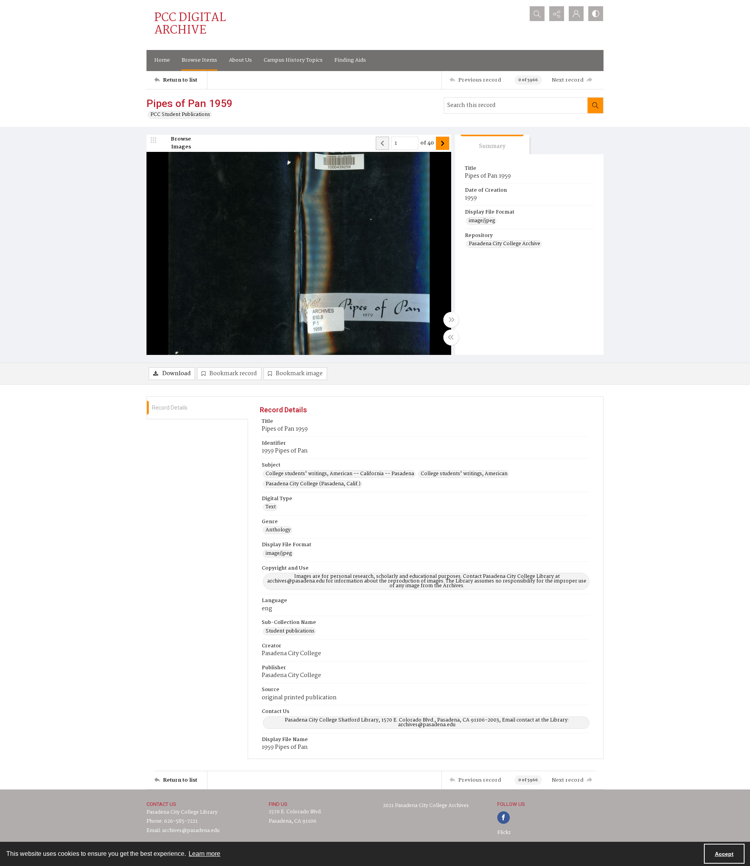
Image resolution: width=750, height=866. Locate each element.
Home (162, 60)
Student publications (290, 631)
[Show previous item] (382, 143)
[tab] (492, 145)
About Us (240, 60)
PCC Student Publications (180, 115)
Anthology (278, 530)
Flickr (504, 833)
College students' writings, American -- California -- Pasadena (340, 474)
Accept (724, 854)
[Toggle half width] (451, 337)
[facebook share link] (503, 817)
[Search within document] (595, 105)
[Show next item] (442, 143)
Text (271, 507)
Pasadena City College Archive (504, 244)
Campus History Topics (293, 60)
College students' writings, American (464, 474)
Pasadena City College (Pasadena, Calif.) (313, 484)
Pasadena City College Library (182, 812)
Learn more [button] (204, 853)
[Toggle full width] (451, 320)
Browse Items (199, 60)
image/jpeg (482, 221)
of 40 (427, 143)
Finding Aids (350, 60)
